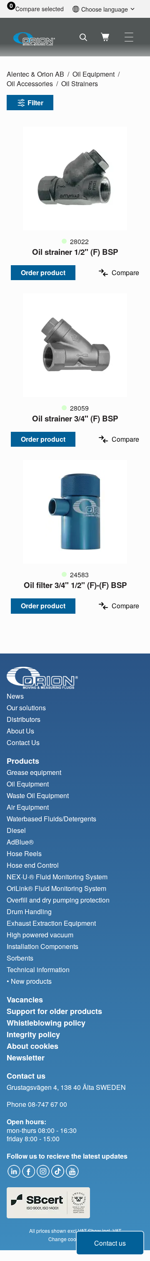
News (15, 696)
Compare (125, 272)
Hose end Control (33, 865)
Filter (35, 102)
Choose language (104, 9)
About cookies (32, 1046)
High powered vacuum (40, 934)
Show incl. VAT (104, 1230)
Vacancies (25, 999)
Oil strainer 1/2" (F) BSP (75, 251)
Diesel (16, 830)
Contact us (110, 1243)
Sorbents (20, 958)
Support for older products (54, 1011)
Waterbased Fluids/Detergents (51, 818)
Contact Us (23, 742)
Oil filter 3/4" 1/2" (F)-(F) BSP (75, 585)
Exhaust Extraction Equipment (51, 923)
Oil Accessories (30, 83)
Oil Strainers (79, 83)
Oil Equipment (93, 74)
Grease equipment (34, 772)
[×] (129, 37)
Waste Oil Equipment (38, 795)
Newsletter (26, 1057)
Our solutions (26, 707)
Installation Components (42, 946)
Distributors (23, 719)
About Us (20, 731)
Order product (43, 272)
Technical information (38, 969)
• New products (29, 981)
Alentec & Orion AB (35, 74)
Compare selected (39, 9)
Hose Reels (24, 853)
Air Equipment (28, 807)
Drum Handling (29, 911)
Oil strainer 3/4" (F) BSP (75, 418)
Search (83, 37)
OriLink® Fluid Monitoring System (56, 888)
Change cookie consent (75, 1238)
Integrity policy (33, 1034)
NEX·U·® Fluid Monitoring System (57, 876)
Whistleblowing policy (46, 1022)
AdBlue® (20, 842)
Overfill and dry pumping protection (58, 900)
